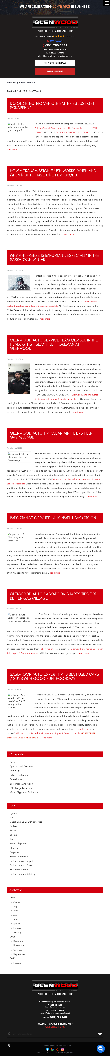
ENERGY (60, 132)
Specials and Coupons (21, 766)
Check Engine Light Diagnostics (26, 821)
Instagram (62, 1049)
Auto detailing (17, 779)
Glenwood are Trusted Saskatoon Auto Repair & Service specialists (49, 733)
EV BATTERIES (70, 132)
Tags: (12, 805)
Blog (16, 82)
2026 (12, 897)
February (18, 928)
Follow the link (47, 649)
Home (9, 82)
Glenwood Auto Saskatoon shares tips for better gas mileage (53, 596)
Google (52, 1049)
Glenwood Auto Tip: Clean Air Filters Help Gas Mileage (51, 435)
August (16, 902)
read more (12, 149)
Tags (22, 82)
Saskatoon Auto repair (21, 783)
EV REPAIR (83, 132)
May (15, 915)
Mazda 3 (31, 82)
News (12, 762)
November (18, 945)
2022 (13, 958)
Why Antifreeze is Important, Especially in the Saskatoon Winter (54, 257)
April (15, 919)
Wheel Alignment (18, 843)
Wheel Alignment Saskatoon (24, 792)
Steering (14, 848)
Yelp (57, 1049)
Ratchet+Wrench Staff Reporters (50, 128)
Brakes (13, 826)
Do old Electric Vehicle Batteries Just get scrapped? (52, 105)
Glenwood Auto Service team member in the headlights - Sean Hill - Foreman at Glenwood (54, 344)
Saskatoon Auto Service (22, 865)
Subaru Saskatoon (19, 775)
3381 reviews (70, 37)
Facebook (47, 1049)
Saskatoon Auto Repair (21, 861)
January (17, 932)
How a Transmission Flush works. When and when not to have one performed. (53, 173)
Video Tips (15, 770)
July (15, 906)
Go (100, 1034)
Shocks (13, 834)
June (15, 910)
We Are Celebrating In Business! (55, 7)
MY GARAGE (57, 41)
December (18, 941)
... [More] (11, 880)
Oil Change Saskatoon (21, 788)
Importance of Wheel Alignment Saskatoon (53, 518)
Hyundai (14, 813)
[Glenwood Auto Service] (55, 24)
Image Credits (49, 1045)
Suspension (15, 852)
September (19, 954)
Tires (12, 839)
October (17, 949)
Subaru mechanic (19, 856)
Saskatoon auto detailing (23, 874)
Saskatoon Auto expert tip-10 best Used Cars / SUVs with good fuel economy (54, 676)
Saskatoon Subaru (19, 869)
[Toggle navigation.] (106, 3)
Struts (13, 830)
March (16, 923)
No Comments (75, 128)
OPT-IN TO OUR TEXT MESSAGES (55, 63)
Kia (11, 817)
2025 (12, 936)
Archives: (15, 890)
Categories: (17, 754)
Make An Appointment (55, 71)
